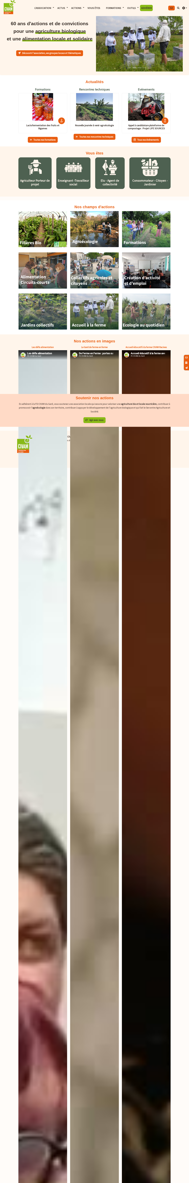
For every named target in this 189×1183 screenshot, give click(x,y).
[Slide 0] (129, 67)
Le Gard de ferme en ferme (94, 347)
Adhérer (146, 8)
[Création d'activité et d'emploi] (146, 287)
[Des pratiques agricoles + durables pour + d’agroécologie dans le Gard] (94, 246)
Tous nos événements (148, 139)
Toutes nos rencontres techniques (96, 136)
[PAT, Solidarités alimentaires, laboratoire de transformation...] (43, 287)
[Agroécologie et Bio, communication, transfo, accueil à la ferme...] (146, 246)
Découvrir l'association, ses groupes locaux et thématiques (51, 53)
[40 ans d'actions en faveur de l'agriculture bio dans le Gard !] (43, 246)
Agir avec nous (96, 420)
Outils (131, 8)
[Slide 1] (134, 67)
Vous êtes (94, 8)
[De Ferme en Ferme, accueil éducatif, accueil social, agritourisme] (94, 328)
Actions (76, 8)
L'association (42, 8)
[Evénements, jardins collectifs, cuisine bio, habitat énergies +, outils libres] (146, 328)
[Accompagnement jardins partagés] (43, 328)
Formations (113, 8)
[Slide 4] (149, 67)
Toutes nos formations (44, 139)
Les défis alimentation (43, 347)
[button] (184, 8)
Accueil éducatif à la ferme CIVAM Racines (146, 347)
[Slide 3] (144, 67)
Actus (61, 8)
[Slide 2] (139, 67)
